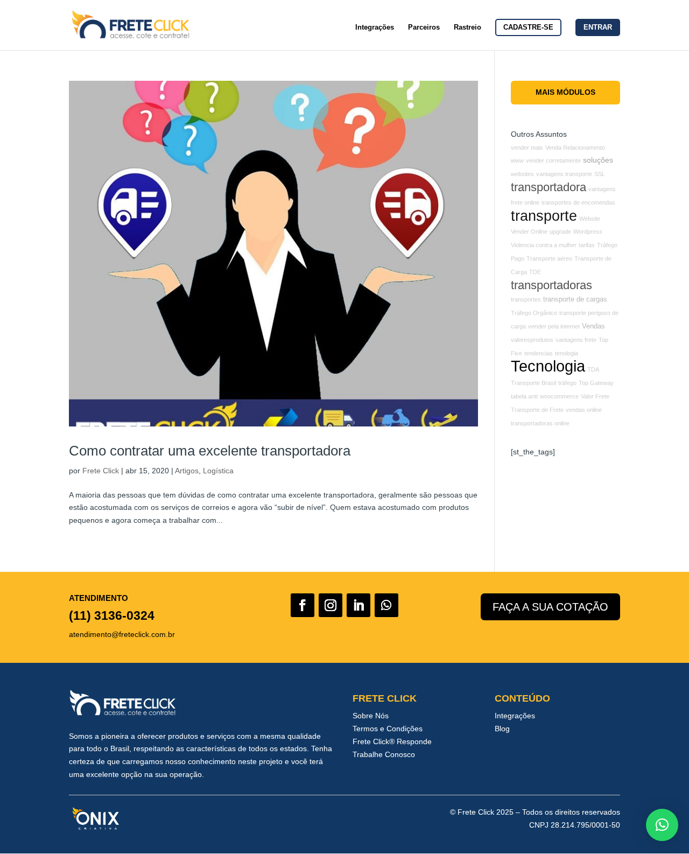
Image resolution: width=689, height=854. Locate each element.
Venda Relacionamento (575, 147)
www (517, 160)
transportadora (548, 187)
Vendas (593, 326)
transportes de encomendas (578, 202)
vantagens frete (576, 340)
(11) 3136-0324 (111, 615)
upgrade (560, 231)
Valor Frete (595, 396)
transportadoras (551, 285)
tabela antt (524, 396)
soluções (598, 160)
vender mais (527, 147)
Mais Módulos (565, 92)
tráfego (567, 383)
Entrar (597, 27)
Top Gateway (596, 383)
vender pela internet (554, 326)
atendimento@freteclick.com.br (122, 634)
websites (522, 174)
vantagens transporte (564, 174)
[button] (662, 825)
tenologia (566, 353)
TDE (535, 272)
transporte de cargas (575, 299)
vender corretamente (553, 160)
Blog (502, 728)
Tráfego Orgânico (534, 313)
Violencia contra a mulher (543, 245)
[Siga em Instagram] (330, 605)
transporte (544, 215)
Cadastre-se (528, 27)
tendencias (538, 353)
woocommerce (559, 396)
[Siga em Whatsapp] (386, 605)
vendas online (584, 410)
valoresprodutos (532, 340)
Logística (218, 470)
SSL (599, 174)
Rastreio (467, 27)
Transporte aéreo (549, 258)
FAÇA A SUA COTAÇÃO (550, 607)
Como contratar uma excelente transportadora (209, 451)
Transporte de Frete (537, 410)
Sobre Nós (371, 715)
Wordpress (587, 231)
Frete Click (100, 470)
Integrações (374, 27)
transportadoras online (540, 423)
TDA (593, 369)
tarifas (587, 245)
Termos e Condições (388, 728)
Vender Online (529, 231)
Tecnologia (548, 366)
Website (589, 218)
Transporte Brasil (533, 383)
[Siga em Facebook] (302, 605)
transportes (526, 299)
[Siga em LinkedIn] (358, 605)
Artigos (187, 470)
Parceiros (424, 27)
